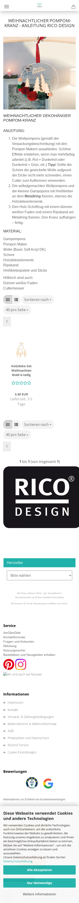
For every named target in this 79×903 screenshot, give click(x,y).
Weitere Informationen (39, 894)
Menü (6, 6)
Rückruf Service (18, 745)
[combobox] (38, 299)
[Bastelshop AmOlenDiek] (39, 5)
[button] (7, 299)
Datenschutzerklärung (17, 861)
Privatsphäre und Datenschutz (28, 738)
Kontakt (13, 710)
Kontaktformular (14, 637)
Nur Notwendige (39, 883)
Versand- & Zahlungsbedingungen (31, 717)
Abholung (9, 646)
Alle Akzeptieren (39, 870)
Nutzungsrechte (14, 650)
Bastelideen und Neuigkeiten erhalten (29, 654)
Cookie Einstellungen (22, 752)
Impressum (15, 702)
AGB (11, 731)
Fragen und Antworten (18, 641)
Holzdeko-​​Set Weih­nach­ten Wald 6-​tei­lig (21, 370)
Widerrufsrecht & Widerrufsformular (32, 724)
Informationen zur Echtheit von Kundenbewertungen (34, 799)
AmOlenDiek (12, 632)
